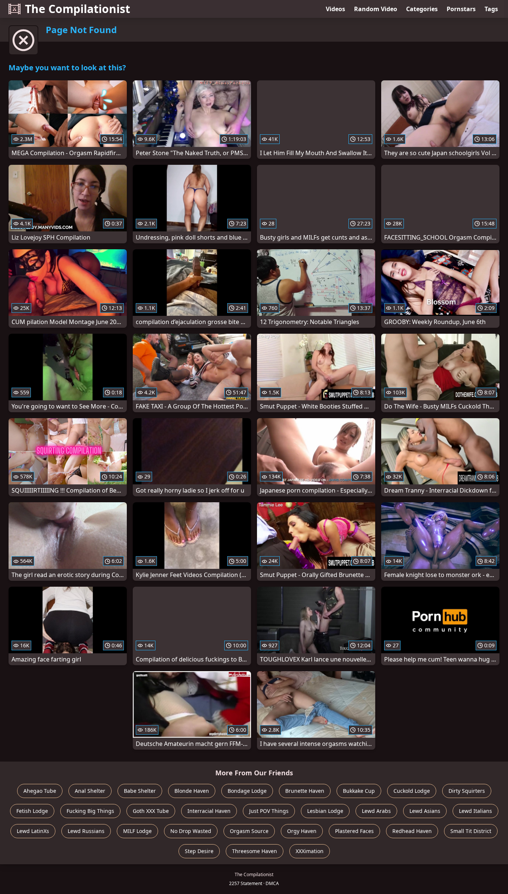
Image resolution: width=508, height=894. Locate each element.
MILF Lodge (137, 830)
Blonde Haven (191, 790)
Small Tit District (470, 830)
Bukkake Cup (359, 790)
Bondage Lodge (247, 790)
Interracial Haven (209, 810)
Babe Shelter (140, 790)
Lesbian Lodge (325, 810)
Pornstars (461, 9)
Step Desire (199, 851)
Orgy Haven (301, 830)
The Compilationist (77, 8)
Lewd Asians (424, 810)
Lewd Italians (475, 810)
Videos (335, 9)
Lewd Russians (86, 830)
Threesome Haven (254, 851)
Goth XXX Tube (151, 810)
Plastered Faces (354, 830)
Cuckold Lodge (411, 790)
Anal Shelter (90, 790)
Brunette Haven (304, 790)
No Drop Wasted (190, 830)
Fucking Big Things (90, 810)
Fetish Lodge (32, 810)
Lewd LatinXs (33, 830)
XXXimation (310, 851)
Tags (491, 9)
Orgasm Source (249, 830)
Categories (422, 9)
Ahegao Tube (39, 790)
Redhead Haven (412, 830)
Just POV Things (269, 810)
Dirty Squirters (466, 790)
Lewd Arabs (376, 810)
